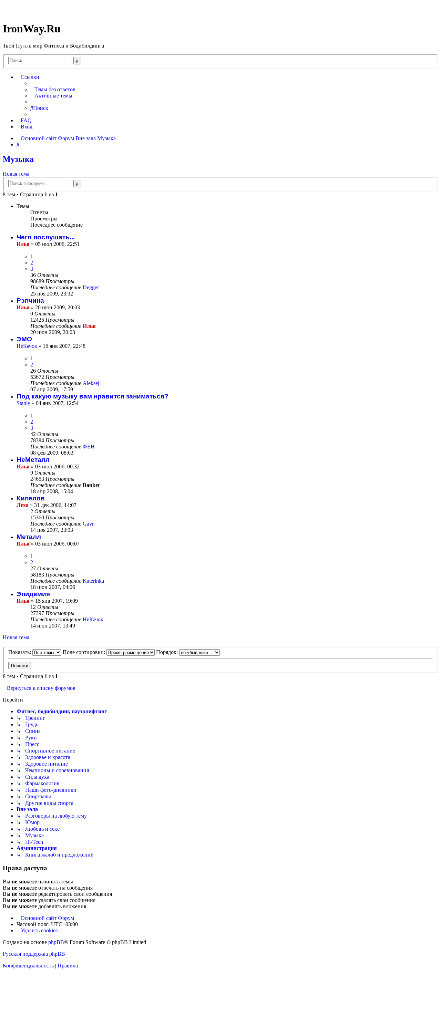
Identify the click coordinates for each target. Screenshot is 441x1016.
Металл (29, 536)
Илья (23, 244)
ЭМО (24, 339)
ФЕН (89, 446)
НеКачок (27, 346)
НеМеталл (33, 459)
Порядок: (167, 652)
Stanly (23, 403)
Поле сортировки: (84, 652)
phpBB (56, 942)
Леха (23, 505)
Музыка (18, 159)
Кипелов (31, 498)
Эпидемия (33, 594)
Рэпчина (30, 300)
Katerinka (93, 581)
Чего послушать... (46, 237)
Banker (91, 485)
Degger (91, 287)
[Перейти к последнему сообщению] (102, 287)
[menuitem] (52, 89)
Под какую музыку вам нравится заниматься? (92, 396)
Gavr (88, 524)
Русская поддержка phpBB (34, 954)
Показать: (20, 652)
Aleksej (91, 383)
